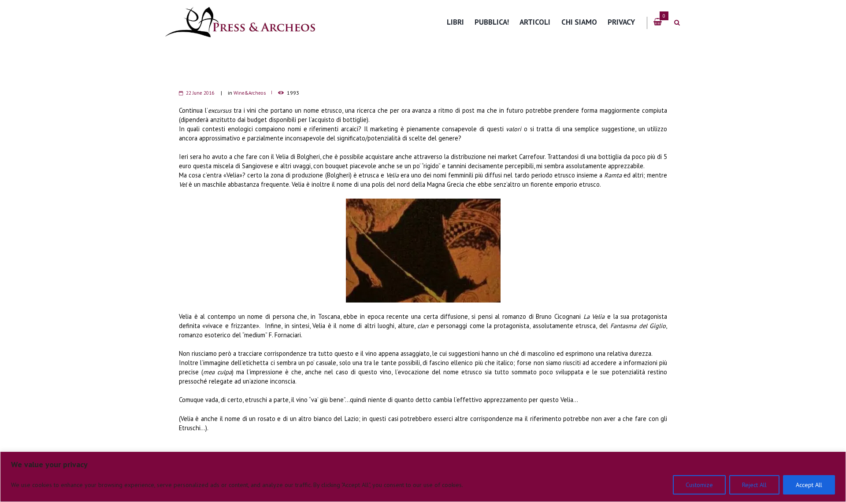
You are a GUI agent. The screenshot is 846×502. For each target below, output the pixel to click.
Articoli (534, 22)
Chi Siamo (579, 22)
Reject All (754, 485)
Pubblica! (492, 22)
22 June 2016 (200, 93)
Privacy (621, 22)
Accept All (809, 485)
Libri (455, 22)
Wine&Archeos (250, 93)
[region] (423, 476)
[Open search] (677, 22)
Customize (699, 485)
